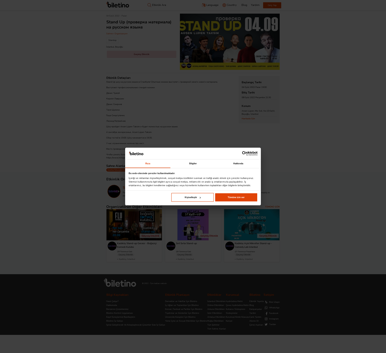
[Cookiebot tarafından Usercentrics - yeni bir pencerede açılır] (244, 153)
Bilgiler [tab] (193, 163)
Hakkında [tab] (238, 163)
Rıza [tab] (147, 163)
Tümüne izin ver (236, 197)
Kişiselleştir (191, 197)
